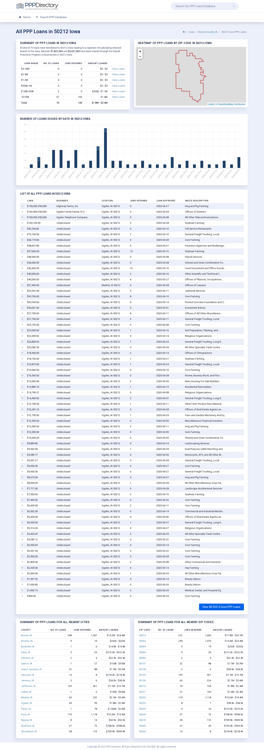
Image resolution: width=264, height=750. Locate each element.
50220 (142, 697)
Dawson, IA (27, 657)
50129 (142, 674)
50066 (142, 657)
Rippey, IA (26, 720)
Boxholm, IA (27, 646)
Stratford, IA (27, 725)
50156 (142, 680)
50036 (142, 640)
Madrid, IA (26, 697)
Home (26, 17)
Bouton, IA (27, 640)
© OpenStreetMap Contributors (230, 104)
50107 (142, 663)
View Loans (118, 68)
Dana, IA (25, 652)
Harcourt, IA (27, 674)
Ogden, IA (26, 703)
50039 (142, 646)
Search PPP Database (53, 17)
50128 (142, 669)
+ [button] (140, 51)
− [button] (140, 56)
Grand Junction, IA (31, 669)
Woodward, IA (29, 731)
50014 (142, 635)
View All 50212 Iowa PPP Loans (221, 606)
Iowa (191, 31)
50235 (142, 708)
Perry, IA (25, 714)
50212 (142, 686)
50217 (142, 691)
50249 (142, 714)
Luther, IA (26, 691)
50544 (142, 731)
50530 (142, 725)
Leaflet (211, 104)
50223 (142, 703)
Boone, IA (26, 635)
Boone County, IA (207, 31)
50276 (142, 720)
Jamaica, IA (27, 680)
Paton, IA (26, 708)
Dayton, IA (26, 663)
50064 (142, 652)
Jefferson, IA (28, 686)
